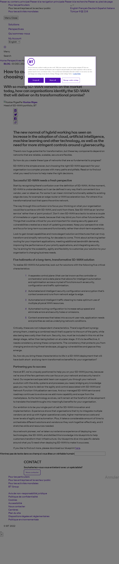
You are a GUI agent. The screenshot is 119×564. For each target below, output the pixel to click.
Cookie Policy (77, 74)
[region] (60, 71)
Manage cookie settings (71, 80)
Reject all (53, 80)
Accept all (36, 80)
